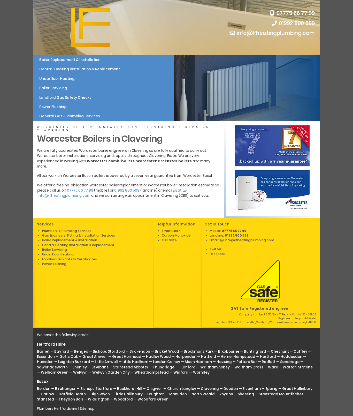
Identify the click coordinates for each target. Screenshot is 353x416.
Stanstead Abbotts (130, 367)
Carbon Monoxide (176, 235)
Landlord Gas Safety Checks (65, 97)
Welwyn (80, 372)
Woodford (123, 399)
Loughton (156, 394)
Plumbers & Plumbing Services (66, 231)
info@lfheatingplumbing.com (275, 33)
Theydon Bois (71, 399)
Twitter (215, 249)
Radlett (268, 361)
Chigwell (155, 388)
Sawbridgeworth (52, 367)
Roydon (226, 394)
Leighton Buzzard (74, 361)
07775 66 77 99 (295, 13)
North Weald (203, 394)
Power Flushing (53, 106)
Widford (180, 372)
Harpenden (185, 356)
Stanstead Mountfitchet (281, 394)
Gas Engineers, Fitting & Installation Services (78, 235)
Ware (273, 367)
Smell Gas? (171, 231)
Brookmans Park (198, 351)
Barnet (43, 351)
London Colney (166, 361)
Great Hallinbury (297, 388)
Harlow (47, 394)
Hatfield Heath (72, 394)
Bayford (61, 351)
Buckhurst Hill (129, 388)
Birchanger (65, 388)
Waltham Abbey (215, 367)
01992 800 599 (296, 23)
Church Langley (181, 388)
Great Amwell (95, 356)
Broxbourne (228, 351)
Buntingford (255, 351)
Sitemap (87, 408)
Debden (231, 388)
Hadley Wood (158, 356)
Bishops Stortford (109, 351)
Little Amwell (106, 361)
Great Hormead (126, 356)
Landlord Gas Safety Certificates (69, 259)
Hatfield (208, 356)
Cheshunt (280, 351)
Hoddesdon (291, 356)
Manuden (178, 394)
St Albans (100, 367)
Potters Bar (246, 361)
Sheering (246, 394)
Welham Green (54, 372)
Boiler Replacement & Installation (70, 59)
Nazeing (224, 361)
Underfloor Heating (57, 78)
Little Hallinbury (128, 394)
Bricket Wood (167, 351)
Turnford (187, 367)
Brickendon (139, 351)
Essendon (46, 356)
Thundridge (163, 367)
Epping (271, 388)
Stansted (45, 399)
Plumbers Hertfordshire (57, 408)
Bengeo (81, 351)
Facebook (217, 254)
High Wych (100, 394)
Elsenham (252, 388)
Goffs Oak (68, 356)
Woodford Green (152, 399)
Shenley (79, 367)
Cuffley (300, 351)
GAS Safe (169, 240)
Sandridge (290, 361)
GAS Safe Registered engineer (260, 308)
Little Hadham (135, 361)
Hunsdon (45, 361)
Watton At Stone (298, 367)
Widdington (98, 399)
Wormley (201, 372)
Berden (43, 388)
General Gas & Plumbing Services (69, 116)
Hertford (268, 356)
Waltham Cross (248, 367)
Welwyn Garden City (111, 372)
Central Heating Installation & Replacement (79, 69)
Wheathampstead (151, 372)
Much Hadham (198, 361)
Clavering (210, 388)
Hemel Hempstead (238, 356)
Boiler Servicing (53, 88)
